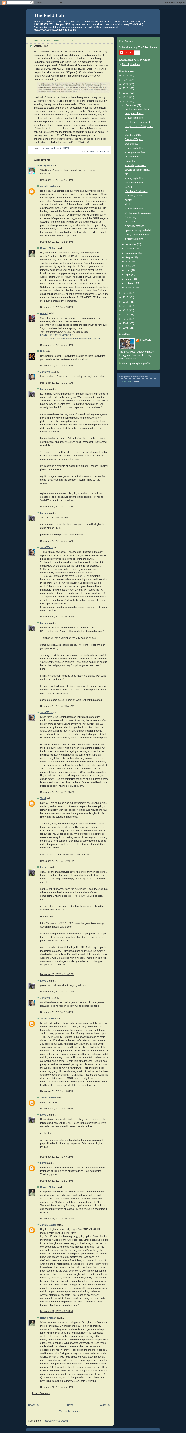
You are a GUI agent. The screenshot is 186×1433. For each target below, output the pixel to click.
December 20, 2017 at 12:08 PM (57, 974)
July (128, 261)
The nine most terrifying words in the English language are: (71, 338)
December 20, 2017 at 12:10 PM (57, 991)
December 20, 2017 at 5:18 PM (56, 1181)
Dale (42, 351)
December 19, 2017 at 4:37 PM (56, 180)
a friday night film (134, 118)
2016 (126, 293)
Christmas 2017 (133, 135)
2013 (126, 306)
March (129, 279)
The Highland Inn (131, 64)
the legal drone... (133, 156)
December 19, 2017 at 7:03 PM (56, 307)
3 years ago (131, 217)
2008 (126, 328)
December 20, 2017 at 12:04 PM (57, 861)
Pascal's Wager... (134, 139)
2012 (126, 310)
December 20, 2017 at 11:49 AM (57, 792)
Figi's (127, 130)
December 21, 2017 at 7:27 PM (56, 1387)
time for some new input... (138, 122)
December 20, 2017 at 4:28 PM (56, 1091)
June (128, 266)
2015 (126, 297)
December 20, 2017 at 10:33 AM (57, 616)
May (128, 270)
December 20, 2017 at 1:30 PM (56, 1012)
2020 (126, 88)
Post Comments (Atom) (55, 1421)
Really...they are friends (137, 234)
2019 (126, 93)
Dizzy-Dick (46, 165)
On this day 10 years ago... (139, 213)
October (130, 248)
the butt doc (131, 221)
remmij (44, 313)
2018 (126, 97)
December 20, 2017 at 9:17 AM (56, 506)
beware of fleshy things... (138, 170)
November (131, 244)
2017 (126, 101)
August (130, 257)
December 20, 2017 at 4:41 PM (56, 1157)
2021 (126, 84)
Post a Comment (41, 1393)
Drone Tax (130, 161)
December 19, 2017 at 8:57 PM (56, 365)
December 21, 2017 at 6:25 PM (56, 1311)
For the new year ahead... (138, 109)
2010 (126, 319)
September (132, 253)
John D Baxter (48, 186)
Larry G (44, 389)
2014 (126, 302)
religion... (129, 200)
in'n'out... (129, 187)
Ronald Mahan (48, 248)
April (128, 274)
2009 (126, 323)
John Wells (46, 372)
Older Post (105, 1405)
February (131, 283)
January (130, 287)
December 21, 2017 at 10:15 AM (57, 1218)
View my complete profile (136, 363)
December (131, 105)
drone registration (99, 151)
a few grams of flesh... (136, 152)
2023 (126, 75)
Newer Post (34, 1405)
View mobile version (69, 1411)
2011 (126, 314)
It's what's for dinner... (136, 191)
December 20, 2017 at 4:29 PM (56, 1108)
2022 (126, 80)
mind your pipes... (134, 113)
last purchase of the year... (139, 126)
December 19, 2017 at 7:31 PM (56, 345)
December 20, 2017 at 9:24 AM (56, 541)
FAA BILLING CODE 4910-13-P (56, 335)
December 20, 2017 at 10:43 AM (57, 706)
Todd (43, 798)
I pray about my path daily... (139, 230)
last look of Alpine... (135, 182)
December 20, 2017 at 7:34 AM (56, 383)
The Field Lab (49, 15)
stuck (128, 204)
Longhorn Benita (126, 381)
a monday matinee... (135, 165)
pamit (43, 1163)
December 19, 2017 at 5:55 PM (56, 242)
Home (70, 1405)
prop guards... (132, 144)
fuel (127, 174)
